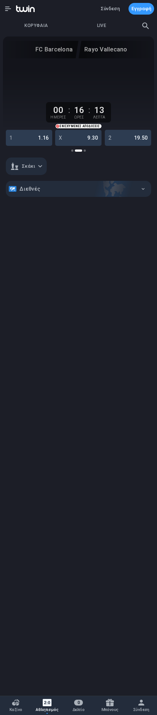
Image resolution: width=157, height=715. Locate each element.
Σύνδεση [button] (110, 8)
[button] (8, 9)
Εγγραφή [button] (141, 8)
